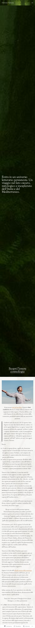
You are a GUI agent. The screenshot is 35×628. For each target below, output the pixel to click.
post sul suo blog (17, 407)
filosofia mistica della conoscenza (23, 570)
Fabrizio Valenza (8, 3)
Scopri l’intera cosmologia (17, 370)
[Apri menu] (32, 3)
